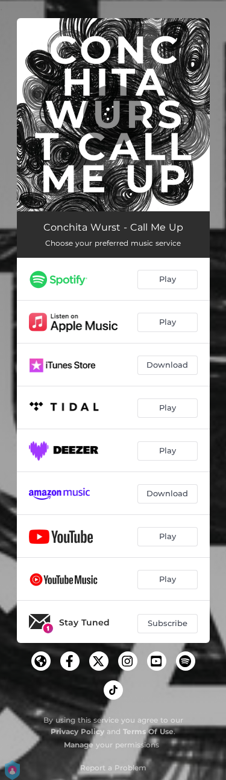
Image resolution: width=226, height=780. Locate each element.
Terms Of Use (148, 731)
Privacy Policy (77, 731)
